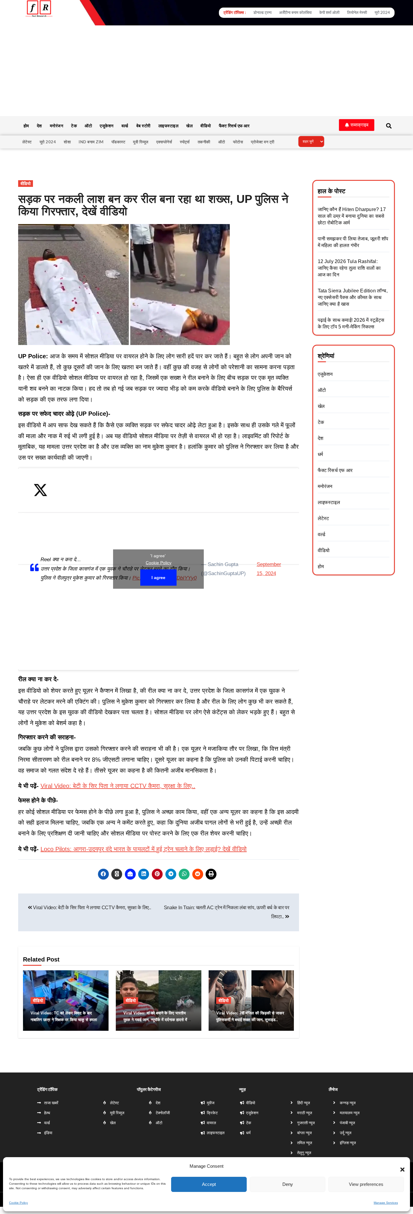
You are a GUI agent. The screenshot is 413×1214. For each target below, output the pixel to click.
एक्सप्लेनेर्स (164, 141)
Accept (209, 1184)
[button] (399, 1166)
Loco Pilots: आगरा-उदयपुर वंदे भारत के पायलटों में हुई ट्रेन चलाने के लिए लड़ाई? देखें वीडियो (144, 849)
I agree (158, 577)
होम (26, 125)
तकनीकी (204, 141)
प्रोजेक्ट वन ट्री (263, 141)
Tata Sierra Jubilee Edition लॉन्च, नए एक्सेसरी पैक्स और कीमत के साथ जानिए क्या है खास (353, 297)
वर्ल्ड (125, 125)
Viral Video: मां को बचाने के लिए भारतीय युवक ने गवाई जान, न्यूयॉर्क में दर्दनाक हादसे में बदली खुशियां (155, 1020)
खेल (189, 125)
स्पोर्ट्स (185, 141)
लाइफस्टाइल (168, 125)
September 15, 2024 (269, 568)
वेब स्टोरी (143, 125)
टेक (74, 125)
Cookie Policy (18, 1202)
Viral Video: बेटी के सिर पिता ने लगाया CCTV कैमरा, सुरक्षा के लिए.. (118, 786)
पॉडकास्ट (118, 141)
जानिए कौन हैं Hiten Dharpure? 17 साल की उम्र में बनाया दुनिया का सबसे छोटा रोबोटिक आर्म (352, 216)
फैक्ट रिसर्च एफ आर (234, 125)
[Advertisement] (206, 70)
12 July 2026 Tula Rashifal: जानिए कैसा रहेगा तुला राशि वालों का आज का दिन (349, 268)
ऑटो (88, 125)
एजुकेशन (107, 125)
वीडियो (205, 125)
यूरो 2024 (48, 141)
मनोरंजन (56, 125)
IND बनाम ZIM (91, 141)
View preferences (366, 1184)
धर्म (320, 454)
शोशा (67, 141)
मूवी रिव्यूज (140, 141)
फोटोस (238, 141)
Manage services (386, 1202)
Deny (287, 1184)
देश (39, 125)
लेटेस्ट (27, 141)
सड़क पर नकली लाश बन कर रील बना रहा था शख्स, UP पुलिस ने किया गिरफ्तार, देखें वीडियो (153, 205)
